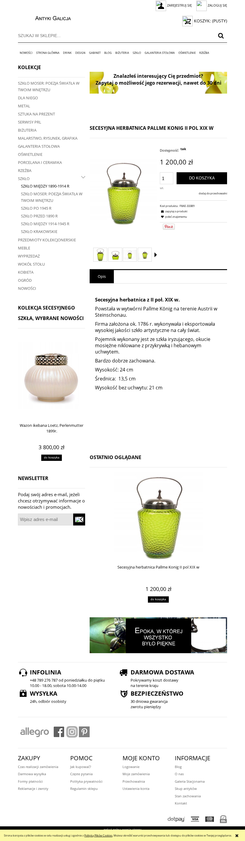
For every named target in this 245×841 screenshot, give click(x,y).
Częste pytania (81, 774)
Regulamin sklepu (84, 788)
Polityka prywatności (86, 781)
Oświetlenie (30, 154)
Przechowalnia (133, 781)
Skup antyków (186, 788)
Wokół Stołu (31, 264)
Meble (24, 248)
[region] (158, 83)
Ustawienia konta (135, 788)
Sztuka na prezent (36, 114)
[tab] (102, 276)
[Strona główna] (47, 17)
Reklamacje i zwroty (33, 788)
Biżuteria (27, 130)
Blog (178, 766)
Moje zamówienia (136, 774)
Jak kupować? (80, 766)
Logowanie (131, 766)
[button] (155, 254)
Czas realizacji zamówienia (38, 766)
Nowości (27, 288)
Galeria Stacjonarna (190, 781)
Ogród (25, 280)
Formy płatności (30, 781)
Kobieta (25, 272)
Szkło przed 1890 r (39, 216)
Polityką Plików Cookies (98, 835)
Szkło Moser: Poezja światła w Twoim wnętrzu (48, 86)
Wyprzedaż (29, 256)
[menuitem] (26, 53)
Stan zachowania (188, 796)
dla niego (28, 97)
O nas (179, 774)
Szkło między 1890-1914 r (45, 186)
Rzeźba (24, 170)
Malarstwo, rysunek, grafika (47, 138)
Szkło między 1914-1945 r (45, 223)
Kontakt (181, 803)
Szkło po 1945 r (36, 208)
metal (24, 106)
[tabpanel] (158, 365)
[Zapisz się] (79, 519)
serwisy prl (29, 122)
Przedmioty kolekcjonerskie (47, 240)
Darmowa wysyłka (32, 774)
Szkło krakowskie (39, 231)
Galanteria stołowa (39, 146)
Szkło (24, 178)
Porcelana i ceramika (40, 162)
